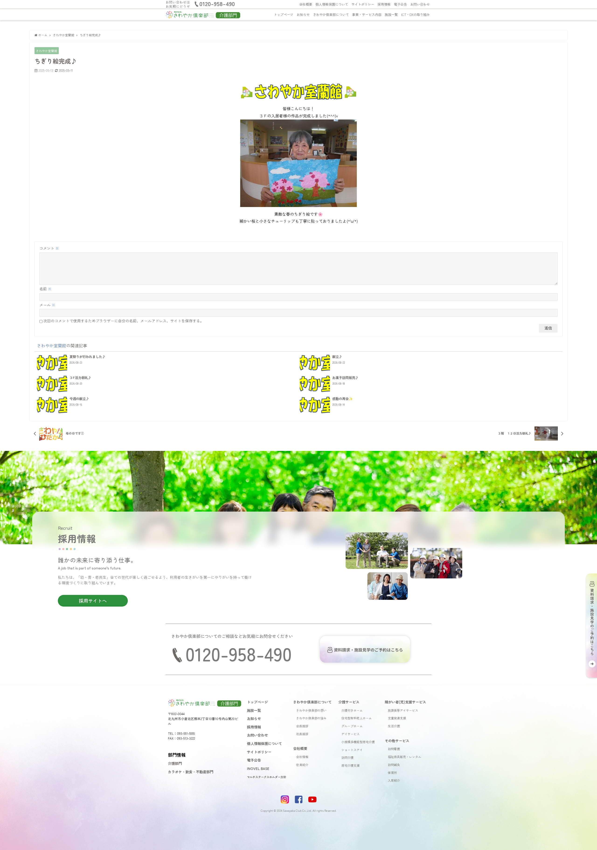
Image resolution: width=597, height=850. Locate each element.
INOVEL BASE (258, 768)
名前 (45, 289)
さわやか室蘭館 (46, 51)
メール (47, 305)
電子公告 (400, 4)
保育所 (392, 772)
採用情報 (384, 4)
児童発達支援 (397, 718)
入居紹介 (394, 780)
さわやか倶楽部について (331, 14)
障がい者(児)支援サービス (405, 701)
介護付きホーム (352, 710)
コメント (49, 248)
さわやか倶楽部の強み (311, 718)
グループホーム (352, 726)
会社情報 (302, 757)
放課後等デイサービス (403, 710)
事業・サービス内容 (367, 14)
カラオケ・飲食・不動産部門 (190, 771)
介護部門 (175, 763)
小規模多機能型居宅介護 (358, 742)
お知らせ (303, 14)
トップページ (283, 14)
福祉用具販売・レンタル (404, 757)
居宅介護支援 (350, 765)
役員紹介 (302, 764)
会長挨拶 (302, 726)
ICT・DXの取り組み (415, 14)
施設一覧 (391, 14)
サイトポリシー (362, 4)
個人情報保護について (332, 4)
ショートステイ (352, 750)
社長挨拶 (302, 734)
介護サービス (348, 701)
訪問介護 (347, 757)
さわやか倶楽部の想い (311, 710)
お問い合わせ (420, 4)
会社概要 (305, 4)
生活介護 (394, 726)
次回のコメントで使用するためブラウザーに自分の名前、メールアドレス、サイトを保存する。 (123, 320)
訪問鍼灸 (394, 764)
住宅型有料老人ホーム (356, 718)
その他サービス (397, 740)
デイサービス (350, 734)
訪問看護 (394, 749)
